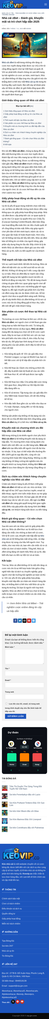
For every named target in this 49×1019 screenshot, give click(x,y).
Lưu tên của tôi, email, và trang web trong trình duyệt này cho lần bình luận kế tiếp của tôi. (23, 707)
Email (8, 680)
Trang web (9, 692)
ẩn (32, 106)
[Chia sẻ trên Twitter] (20, 621)
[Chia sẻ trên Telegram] (34, 621)
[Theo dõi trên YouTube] (22, 1002)
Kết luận (7, 144)
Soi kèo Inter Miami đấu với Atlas (24, 811)
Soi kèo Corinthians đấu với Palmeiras (26, 828)
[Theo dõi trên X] (13, 1002)
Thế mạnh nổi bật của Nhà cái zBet (18, 120)
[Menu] (45, 4)
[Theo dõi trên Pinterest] (18, 1002)
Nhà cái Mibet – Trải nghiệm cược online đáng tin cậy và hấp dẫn (25, 607)
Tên (7, 669)
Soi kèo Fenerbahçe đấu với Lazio (24, 795)
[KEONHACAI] (14, 4)
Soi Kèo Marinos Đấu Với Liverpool (25, 819)
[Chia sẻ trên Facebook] (15, 621)
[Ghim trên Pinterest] (29, 621)
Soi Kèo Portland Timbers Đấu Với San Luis (26, 804)
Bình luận (9, 647)
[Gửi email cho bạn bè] (24, 621)
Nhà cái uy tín (32, 82)
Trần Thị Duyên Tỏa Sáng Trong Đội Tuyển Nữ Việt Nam (25, 787)
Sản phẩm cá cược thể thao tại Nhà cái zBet (22, 123)
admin (28, 28)
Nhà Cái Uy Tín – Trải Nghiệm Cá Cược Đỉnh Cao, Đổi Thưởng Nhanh (23, 13)
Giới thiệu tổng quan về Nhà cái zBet (19, 111)
